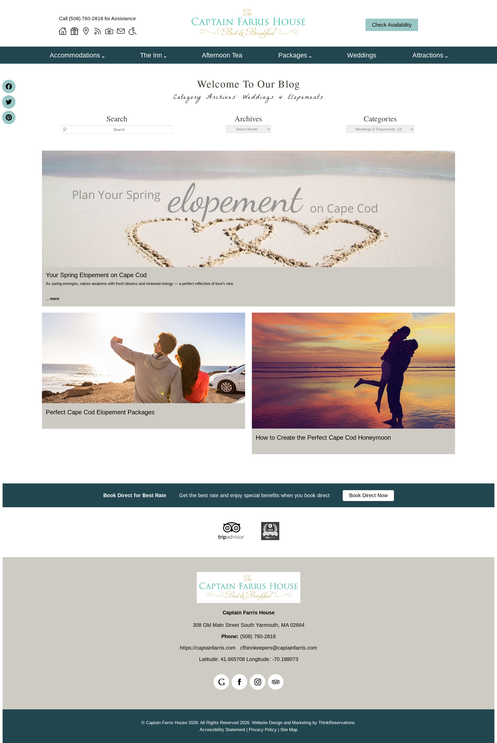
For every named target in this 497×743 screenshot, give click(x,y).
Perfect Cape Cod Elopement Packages (100, 412)
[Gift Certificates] (74, 31)
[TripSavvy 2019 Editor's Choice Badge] (270, 538)
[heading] (248, 90)
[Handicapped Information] (132, 31)
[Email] (121, 31)
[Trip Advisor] (231, 538)
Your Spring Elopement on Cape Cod (96, 274)
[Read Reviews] (275, 682)
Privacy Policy (263, 729)
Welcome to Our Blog (248, 83)
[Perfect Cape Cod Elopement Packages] (143, 402)
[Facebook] (9, 86)
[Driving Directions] (86, 31)
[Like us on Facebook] (239, 682)
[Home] (63, 31)
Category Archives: (248, 98)
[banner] (248, 495)
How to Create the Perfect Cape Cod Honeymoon (323, 437)
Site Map (288, 729)
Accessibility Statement (222, 729)
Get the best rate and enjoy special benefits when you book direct (254, 495)
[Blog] (97, 31)
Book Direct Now (368, 495)
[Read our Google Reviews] (221, 682)
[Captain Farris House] (248, 41)
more (54, 298)
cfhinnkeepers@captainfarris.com (278, 648)
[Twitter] (9, 102)
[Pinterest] (9, 117)
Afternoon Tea (222, 55)
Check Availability (392, 25)
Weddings (361, 55)
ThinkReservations (336, 722)
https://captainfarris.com (208, 648)
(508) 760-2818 (86, 18)
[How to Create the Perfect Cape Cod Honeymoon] (353, 427)
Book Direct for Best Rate (134, 495)
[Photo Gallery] (109, 31)
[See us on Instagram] (257, 682)
